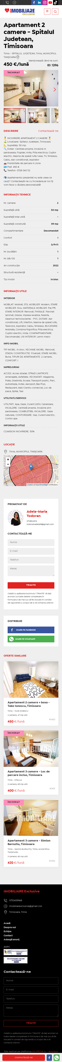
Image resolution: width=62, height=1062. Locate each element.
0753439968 (7, 2)
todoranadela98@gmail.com (40, 524)
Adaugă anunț (11, 940)
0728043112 (32, 521)
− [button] (8, 464)
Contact (8, 936)
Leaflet (29, 484)
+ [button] (8, 459)
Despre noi (10, 927)
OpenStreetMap (42, 484)
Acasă (7, 923)
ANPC (7, 947)
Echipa (7, 931)
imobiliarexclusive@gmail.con (14, 2)
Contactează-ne (48, 131)
